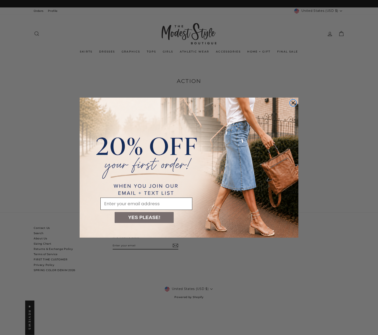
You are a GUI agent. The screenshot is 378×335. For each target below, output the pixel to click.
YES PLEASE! (144, 217)
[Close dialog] (293, 102)
